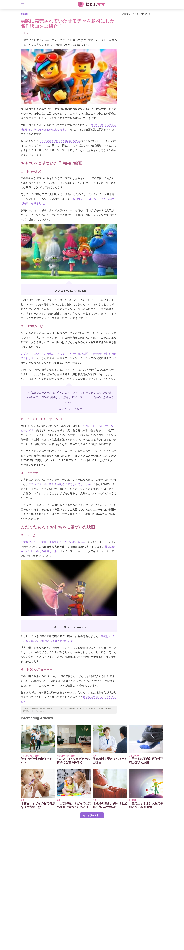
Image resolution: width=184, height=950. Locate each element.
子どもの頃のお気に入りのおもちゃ (59, 140)
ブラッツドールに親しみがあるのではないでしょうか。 (60, 484)
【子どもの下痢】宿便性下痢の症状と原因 (146, 760)
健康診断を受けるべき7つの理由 (109, 760)
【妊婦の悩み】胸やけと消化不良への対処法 (110, 805)
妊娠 (94, 800)
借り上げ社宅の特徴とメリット (38, 760)
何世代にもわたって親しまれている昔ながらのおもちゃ (53, 542)
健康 (94, 756)
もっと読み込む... (92, 815)
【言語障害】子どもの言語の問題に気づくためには (74, 805)
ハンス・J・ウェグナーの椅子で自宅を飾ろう (73, 760)
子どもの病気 (134, 756)
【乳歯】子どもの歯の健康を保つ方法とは (38, 805)
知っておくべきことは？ (30, 756)
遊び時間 (24, 14)
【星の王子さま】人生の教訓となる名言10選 (146, 805)
